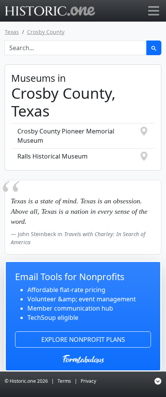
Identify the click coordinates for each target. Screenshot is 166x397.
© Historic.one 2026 (26, 381)
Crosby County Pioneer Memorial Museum (65, 136)
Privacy (88, 381)
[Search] (153, 48)
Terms (64, 381)
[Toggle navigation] (153, 11)
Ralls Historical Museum (52, 156)
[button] (157, 381)
